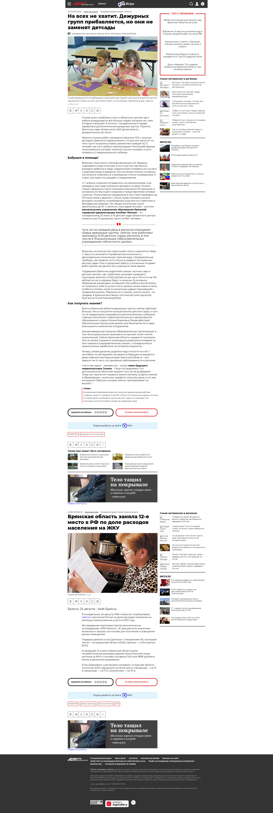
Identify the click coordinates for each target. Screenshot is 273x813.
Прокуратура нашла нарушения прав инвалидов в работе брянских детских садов (139, 466)
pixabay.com (73, 104)
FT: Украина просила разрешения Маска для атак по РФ (186, 609)
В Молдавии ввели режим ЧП (184, 155)
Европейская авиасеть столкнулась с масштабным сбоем (187, 184)
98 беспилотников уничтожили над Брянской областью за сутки (182, 21)
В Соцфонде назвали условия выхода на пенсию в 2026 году (187, 581)
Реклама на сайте (170, 758)
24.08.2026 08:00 (75, 512)
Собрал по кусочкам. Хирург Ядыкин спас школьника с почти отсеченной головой (188, 113)
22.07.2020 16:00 (74, 12)
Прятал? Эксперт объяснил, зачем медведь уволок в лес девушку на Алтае (187, 556)
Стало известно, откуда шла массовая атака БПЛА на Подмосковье (183, 592)
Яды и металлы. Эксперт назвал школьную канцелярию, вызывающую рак (186, 94)
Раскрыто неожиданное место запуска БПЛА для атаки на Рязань (186, 600)
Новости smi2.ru (77, 503)
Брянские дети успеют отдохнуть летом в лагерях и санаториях (94, 465)
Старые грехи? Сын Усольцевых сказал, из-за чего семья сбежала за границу (188, 528)
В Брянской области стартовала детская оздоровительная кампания (94, 457)
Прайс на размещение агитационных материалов (171, 761)
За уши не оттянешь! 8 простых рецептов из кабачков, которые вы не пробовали (188, 547)
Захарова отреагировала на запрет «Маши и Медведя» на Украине (186, 166)
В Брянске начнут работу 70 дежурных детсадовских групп (138, 456)
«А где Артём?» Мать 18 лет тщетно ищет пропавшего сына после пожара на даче (187, 538)
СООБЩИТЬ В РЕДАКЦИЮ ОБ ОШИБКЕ (120, 764)
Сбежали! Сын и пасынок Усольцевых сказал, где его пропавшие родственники (188, 122)
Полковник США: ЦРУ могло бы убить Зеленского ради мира (185, 619)
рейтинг (87, 617)
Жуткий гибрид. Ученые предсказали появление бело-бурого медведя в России (188, 566)
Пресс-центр (120, 758)
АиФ (89, 595)
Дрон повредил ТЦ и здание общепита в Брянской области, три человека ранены (182, 67)
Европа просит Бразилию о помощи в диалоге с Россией (187, 175)
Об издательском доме (100, 758)
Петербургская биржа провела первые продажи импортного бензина (185, 148)
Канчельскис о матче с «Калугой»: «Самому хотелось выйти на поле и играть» (182, 44)
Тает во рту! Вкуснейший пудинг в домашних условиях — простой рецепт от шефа (187, 131)
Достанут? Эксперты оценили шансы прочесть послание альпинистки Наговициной (188, 84)
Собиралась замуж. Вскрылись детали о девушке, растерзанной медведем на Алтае (186, 519)
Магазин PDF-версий (150, 758)
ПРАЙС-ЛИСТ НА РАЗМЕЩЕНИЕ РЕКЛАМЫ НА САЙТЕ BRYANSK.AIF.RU (117, 761)
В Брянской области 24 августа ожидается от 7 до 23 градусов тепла (182, 55)
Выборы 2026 (96, 764)
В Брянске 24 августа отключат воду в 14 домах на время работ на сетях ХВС (182, 32)
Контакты (133, 758)
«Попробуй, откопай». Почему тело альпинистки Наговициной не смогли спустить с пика (187, 103)
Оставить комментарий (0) (136, 412)
